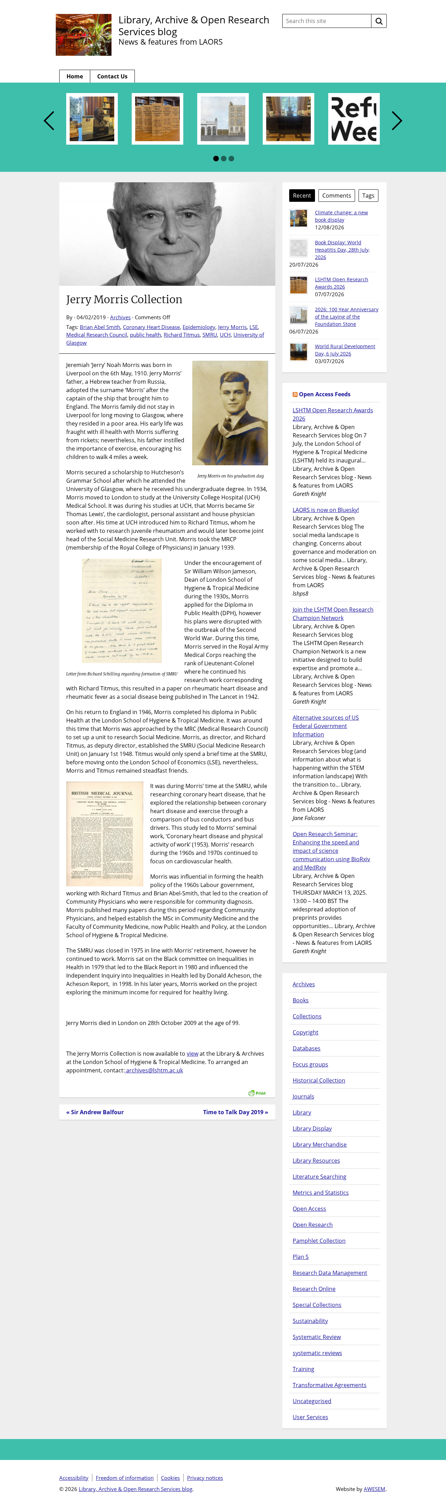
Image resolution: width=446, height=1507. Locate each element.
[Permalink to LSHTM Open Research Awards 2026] (298, 285)
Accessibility (74, 1477)
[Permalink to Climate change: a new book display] (298, 218)
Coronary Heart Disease (151, 326)
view (192, 1053)
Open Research (313, 1225)
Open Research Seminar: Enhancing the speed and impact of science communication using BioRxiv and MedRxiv (331, 850)
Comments (336, 195)
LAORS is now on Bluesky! (326, 510)
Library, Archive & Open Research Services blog (193, 25)
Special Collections (317, 1305)
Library (302, 1112)
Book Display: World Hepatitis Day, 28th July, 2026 (342, 249)
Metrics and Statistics (321, 1192)
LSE (253, 326)
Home (75, 76)
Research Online (314, 1289)
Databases (307, 1048)
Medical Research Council (96, 334)
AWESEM (374, 1488)
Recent (302, 195)
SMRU (209, 334)
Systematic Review (317, 1337)
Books (301, 1000)
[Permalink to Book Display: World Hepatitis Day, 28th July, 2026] (298, 248)
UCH (225, 334)
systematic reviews (317, 1353)
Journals (303, 1096)
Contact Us (112, 76)
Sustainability (310, 1321)
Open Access (309, 1209)
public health (145, 334)
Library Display (312, 1128)
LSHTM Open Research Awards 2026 (333, 414)
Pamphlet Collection (319, 1241)
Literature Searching (319, 1176)
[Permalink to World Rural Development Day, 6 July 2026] (298, 352)
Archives (120, 317)
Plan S (301, 1257)
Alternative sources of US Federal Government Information (326, 726)
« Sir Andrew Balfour (95, 1112)
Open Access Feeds (325, 394)
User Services (310, 1417)
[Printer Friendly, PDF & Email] (256, 1089)
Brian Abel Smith (100, 326)
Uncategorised (312, 1401)
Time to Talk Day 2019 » (235, 1112)
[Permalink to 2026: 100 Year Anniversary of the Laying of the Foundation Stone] (298, 315)
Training (303, 1369)
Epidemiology (199, 326)
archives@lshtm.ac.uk (154, 1070)
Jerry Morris (232, 326)
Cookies (170, 1477)
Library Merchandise (320, 1144)
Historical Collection (319, 1080)
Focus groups (310, 1064)
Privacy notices (205, 1477)
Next (397, 121)
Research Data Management (330, 1273)
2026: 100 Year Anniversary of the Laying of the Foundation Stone (346, 316)
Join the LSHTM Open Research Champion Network (333, 614)
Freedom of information (125, 1477)
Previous (49, 121)
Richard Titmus (182, 334)
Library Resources (316, 1160)
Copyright (305, 1032)
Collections (307, 1016)
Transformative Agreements (330, 1385)
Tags (368, 195)
